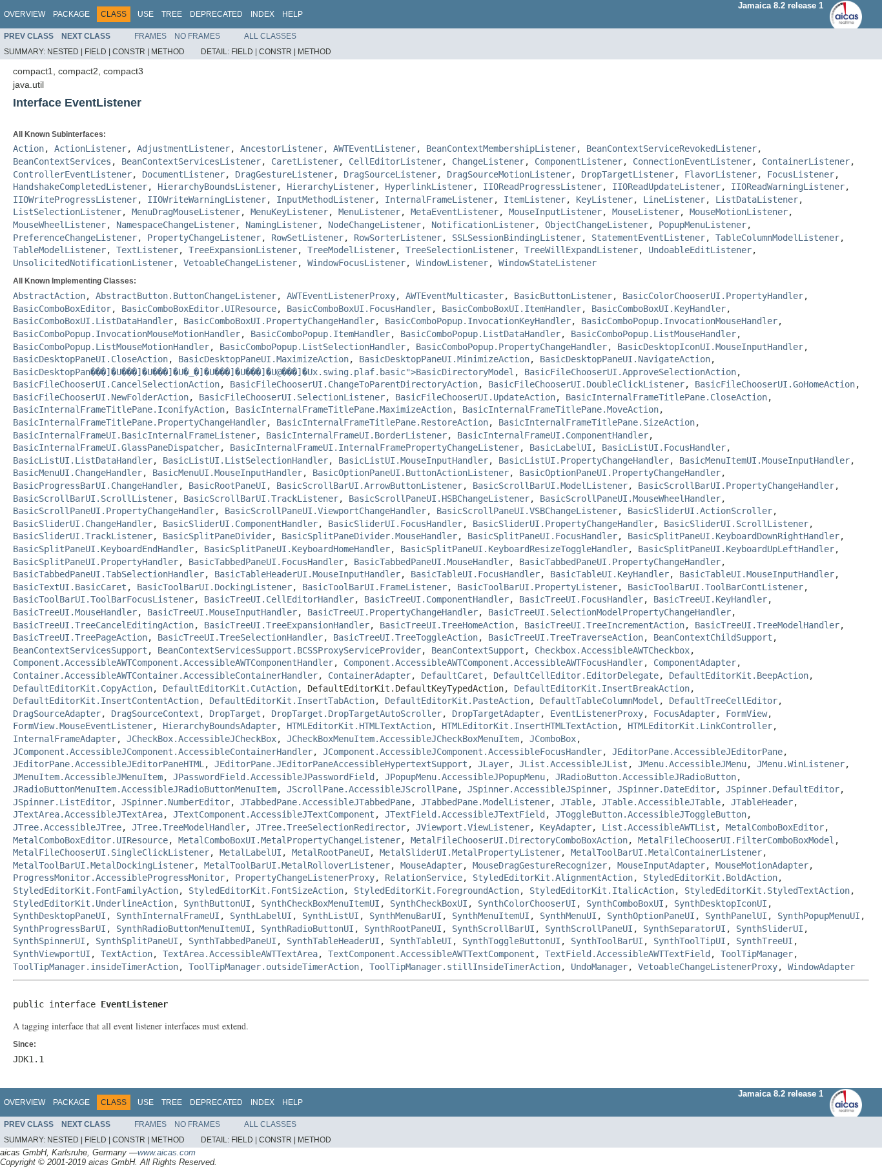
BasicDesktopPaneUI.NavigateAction (625, 359)
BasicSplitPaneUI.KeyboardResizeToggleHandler (514, 549)
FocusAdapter (684, 713)
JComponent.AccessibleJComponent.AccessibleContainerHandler (163, 752)
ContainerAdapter (369, 675)
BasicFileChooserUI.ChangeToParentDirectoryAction (354, 384)
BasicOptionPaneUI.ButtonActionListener (411, 473)
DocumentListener (183, 174)
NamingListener (281, 225)
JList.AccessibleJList (573, 764)
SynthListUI (330, 916)
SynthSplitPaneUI (137, 941)
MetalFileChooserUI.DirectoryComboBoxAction (519, 840)
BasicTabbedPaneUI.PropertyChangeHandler (620, 562)
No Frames (197, 36)
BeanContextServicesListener (191, 161)
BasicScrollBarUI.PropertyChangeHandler (736, 485)
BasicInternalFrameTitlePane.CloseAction (666, 397)
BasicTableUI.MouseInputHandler (756, 574)
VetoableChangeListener (240, 263)
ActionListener (90, 148)
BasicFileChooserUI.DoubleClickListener (586, 384)
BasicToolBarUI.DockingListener (214, 587)
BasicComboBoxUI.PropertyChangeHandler (278, 321)
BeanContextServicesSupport (80, 650)
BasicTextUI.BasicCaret (70, 587)
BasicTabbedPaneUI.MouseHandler (431, 562)
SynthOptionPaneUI (651, 916)
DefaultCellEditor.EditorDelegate (576, 675)
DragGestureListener (284, 174)
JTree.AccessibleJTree (67, 827)
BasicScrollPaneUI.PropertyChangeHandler (113, 511)
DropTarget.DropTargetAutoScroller (356, 713)
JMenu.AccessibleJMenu (692, 764)
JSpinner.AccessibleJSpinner (537, 789)
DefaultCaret (452, 675)
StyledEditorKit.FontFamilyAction (95, 890)
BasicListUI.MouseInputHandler (413, 460)
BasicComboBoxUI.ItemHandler (511, 309)
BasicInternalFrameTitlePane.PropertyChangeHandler (139, 422)
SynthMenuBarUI (405, 916)
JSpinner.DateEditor (666, 789)
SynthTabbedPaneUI (232, 941)
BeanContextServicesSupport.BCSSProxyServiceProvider (289, 650)
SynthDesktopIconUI (720, 903)
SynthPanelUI (736, 916)
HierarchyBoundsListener (217, 186)
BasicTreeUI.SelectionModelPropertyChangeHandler (609, 612)
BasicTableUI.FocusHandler (475, 574)
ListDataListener (756, 199)
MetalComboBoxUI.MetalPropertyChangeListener (289, 840)
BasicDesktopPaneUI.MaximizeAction (263, 359)
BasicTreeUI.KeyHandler (710, 599)
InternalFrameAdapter (64, 739)
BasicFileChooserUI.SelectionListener (292, 397)
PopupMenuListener (702, 225)
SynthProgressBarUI (59, 928)
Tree (171, 14)
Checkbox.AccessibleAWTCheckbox (612, 650)
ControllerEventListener (72, 174)
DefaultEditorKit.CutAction (230, 688)
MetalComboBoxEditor (775, 827)
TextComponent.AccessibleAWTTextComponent (431, 954)
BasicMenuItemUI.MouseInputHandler (764, 460)
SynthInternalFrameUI (168, 916)
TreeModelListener (351, 250)
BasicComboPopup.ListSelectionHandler (312, 347)
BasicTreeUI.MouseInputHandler (222, 612)
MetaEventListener (454, 212)
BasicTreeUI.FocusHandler (581, 599)
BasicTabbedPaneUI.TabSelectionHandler (108, 574)
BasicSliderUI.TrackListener (82, 536)
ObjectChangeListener (596, 225)
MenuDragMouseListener (186, 212)
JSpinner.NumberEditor (175, 802)
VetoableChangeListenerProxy (707, 967)
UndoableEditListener (700, 250)
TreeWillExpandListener (581, 250)
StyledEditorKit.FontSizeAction (266, 890)
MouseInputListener (555, 212)
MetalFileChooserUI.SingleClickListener (111, 852)
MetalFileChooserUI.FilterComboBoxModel (736, 840)
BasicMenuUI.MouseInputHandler (227, 473)
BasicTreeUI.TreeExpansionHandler (286, 625)
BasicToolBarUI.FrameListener (374, 587)
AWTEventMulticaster (454, 296)
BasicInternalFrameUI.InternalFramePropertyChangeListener (374, 447)
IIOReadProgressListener (542, 186)
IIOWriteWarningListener (206, 199)
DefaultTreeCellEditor (723, 701)
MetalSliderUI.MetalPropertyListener (470, 852)
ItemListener (535, 199)
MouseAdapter (431, 865)
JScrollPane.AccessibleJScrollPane (372, 789)
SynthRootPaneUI (403, 928)
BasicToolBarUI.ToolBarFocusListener (103, 599)
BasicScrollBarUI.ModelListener (550, 485)
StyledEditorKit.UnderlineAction (93, 903)
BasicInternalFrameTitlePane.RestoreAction (382, 422)
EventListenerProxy (596, 713)
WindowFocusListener (356, 263)
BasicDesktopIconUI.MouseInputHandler (710, 347)
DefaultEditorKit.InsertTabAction (291, 701)
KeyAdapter (565, 827)
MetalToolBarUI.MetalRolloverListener (297, 865)
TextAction (126, 954)
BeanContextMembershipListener (501, 148)
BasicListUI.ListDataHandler (82, 460)
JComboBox (552, 739)
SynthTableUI (421, 941)
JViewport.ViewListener (472, 827)
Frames (150, 36)
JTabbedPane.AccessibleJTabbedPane (325, 802)
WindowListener (452, 263)
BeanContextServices (62, 161)
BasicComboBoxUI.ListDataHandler (93, 321)
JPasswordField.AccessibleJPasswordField (273, 777)
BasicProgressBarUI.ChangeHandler (95, 485)
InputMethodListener (325, 199)
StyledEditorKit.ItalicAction (601, 890)
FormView (746, 713)
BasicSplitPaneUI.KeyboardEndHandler (103, 549)
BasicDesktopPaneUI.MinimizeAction (444, 359)
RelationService (423, 877)
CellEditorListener (395, 161)
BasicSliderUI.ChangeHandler (82, 524)
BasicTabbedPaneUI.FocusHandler (266, 562)
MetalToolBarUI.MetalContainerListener (666, 852)
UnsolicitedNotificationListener (93, 263)
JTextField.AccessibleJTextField (465, 814)
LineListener (674, 199)
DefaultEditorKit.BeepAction (738, 675)
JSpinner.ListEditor (62, 802)
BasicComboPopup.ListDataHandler (480, 334)
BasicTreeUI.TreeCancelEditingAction (103, 625)
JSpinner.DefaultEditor (782, 789)
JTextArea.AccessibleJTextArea (88, 814)
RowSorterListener (398, 237)
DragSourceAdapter (57, 713)
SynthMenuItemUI (490, 916)
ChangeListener (488, 161)
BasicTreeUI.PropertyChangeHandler (392, 612)
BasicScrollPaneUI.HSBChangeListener (439, 498)
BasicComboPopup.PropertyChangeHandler (511, 347)
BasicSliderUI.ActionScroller (700, 511)
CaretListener (304, 161)
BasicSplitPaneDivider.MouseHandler (369, 536)
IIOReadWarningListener (788, 186)
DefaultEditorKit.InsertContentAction (106, 701)
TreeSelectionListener (459, 250)
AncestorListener (281, 148)
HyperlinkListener (429, 186)
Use (146, 14)
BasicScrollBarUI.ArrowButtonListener (369, 485)
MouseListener (645, 212)
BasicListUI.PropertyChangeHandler (583, 460)
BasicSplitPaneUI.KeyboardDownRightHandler (733, 536)
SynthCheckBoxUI (428, 903)
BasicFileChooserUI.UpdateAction (475, 397)
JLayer (493, 764)
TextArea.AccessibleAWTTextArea (240, 954)
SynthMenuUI (568, 916)
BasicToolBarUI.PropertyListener (537, 587)
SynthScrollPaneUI (589, 928)
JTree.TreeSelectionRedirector (330, 827)
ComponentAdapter (694, 662)
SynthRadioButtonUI (307, 928)
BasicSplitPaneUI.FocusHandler (542, 536)
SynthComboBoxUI (625, 903)
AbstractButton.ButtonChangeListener (186, 296)
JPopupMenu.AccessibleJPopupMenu (465, 777)
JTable (575, 802)
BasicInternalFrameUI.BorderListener (356, 435)
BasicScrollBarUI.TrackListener (260, 498)
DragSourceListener (390, 174)
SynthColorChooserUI (527, 903)
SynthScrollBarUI (493, 928)
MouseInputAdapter (661, 865)
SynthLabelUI (261, 916)
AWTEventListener (374, 148)
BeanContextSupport (477, 650)
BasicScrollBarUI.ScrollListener (93, 498)
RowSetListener (307, 237)
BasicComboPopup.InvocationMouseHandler (679, 321)
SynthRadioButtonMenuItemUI (183, 928)
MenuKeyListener (289, 212)
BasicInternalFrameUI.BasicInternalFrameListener (134, 435)
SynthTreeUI (764, 941)
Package (71, 14)
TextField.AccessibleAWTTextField (627, 954)
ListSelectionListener (67, 212)
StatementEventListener (648, 237)
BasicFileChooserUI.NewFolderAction (101, 397)
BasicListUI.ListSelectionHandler (245, 460)
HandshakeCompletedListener (80, 186)
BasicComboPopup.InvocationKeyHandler (478, 321)
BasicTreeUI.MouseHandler (75, 612)
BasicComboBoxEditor (62, 309)
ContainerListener (806, 161)
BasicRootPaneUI (227, 485)
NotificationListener (483, 225)
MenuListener (369, 212)
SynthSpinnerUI (49, 941)
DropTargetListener (627, 174)
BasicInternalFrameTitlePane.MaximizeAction (343, 409)
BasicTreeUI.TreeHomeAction (447, 625)
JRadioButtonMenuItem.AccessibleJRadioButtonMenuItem (144, 789)
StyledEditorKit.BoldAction (710, 877)
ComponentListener (578, 161)
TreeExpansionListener (243, 250)
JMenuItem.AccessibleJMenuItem (88, 777)
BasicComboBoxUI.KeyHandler (658, 309)
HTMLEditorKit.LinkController (700, 726)
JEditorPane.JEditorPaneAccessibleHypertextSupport (340, 764)
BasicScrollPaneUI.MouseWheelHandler (630, 498)
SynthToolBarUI (607, 941)
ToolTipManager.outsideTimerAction (274, 967)
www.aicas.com (167, 1152)
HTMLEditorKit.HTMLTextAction (359, 726)
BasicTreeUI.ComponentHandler (436, 599)
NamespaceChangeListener (175, 225)
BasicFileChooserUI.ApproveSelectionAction (630, 372)
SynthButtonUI (217, 903)
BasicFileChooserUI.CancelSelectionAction (116, 384)
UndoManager (599, 967)
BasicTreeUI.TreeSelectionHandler (240, 637)
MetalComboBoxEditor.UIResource (90, 840)
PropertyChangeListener (204, 237)
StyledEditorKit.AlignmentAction (553, 877)
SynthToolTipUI (689, 941)
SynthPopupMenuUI (818, 916)
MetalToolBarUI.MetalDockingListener (103, 865)
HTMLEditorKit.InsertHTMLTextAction (529, 726)
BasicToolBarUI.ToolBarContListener (715, 587)
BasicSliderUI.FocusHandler (395, 524)
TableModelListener (59, 250)
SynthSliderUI (769, 928)
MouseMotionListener (739, 212)
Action (28, 148)
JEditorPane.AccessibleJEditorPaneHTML (108, 764)
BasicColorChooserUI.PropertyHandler (712, 296)
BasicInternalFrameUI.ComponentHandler (552, 435)
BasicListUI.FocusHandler (664, 447)
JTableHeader (762, 802)
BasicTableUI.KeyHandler (609, 574)
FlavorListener (720, 174)
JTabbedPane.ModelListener (485, 802)
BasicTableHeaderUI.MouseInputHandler (307, 574)
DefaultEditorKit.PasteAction (457, 701)
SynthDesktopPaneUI (59, 916)
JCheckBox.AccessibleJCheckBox (201, 739)
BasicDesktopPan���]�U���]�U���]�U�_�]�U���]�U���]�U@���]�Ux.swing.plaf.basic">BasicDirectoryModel (263, 372)
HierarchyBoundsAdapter (219, 726)
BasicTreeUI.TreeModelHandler (767, 625)
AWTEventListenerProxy (341, 296)
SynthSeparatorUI (684, 928)
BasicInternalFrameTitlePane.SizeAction (596, 422)
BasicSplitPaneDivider (217, 536)
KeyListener (604, 199)
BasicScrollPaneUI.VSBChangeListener (526, 511)
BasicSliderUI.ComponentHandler (240, 524)
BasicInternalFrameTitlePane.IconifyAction (119, 409)
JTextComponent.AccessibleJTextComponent (273, 814)
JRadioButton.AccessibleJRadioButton (645, 777)
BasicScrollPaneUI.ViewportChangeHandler (325, 511)
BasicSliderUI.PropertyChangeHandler (563, 524)
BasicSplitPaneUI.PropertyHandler (95, 562)
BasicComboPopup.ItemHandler (320, 334)
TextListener (147, 250)
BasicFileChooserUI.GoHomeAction (775, 384)
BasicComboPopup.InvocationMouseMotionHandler (126, 334)
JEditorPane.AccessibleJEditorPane (697, 752)
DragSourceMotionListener (509, 174)
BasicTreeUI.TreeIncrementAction (604, 625)
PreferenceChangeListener (75, 237)
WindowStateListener (547, 263)
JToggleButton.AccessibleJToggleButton (650, 814)
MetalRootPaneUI (330, 852)
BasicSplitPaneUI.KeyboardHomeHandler (297, 549)
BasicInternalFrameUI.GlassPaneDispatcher (116, 447)
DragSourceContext (155, 713)
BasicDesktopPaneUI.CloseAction (90, 359)
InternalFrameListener (439, 199)
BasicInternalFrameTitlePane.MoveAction (560, 409)
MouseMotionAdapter (761, 865)
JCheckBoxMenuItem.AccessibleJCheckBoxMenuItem (403, 739)
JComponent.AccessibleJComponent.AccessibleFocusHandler (462, 752)
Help (292, 14)
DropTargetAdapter (496, 713)
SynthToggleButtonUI (511, 941)
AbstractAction (49, 296)
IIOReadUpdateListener (666, 186)
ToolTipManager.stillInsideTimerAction (464, 967)
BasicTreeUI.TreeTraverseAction (565, 637)
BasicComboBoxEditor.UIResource (198, 309)
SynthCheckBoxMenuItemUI (320, 903)
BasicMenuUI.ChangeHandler (77, 473)
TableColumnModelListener (777, 237)
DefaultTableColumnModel (599, 701)
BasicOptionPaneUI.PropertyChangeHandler (620, 473)
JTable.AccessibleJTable (661, 802)
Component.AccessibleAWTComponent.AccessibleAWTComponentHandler (173, 662)
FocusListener (800, 174)
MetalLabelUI (251, 852)
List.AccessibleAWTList (658, 827)
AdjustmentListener (183, 148)
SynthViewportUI (51, 954)
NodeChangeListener (374, 225)
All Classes (270, 36)
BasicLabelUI (560, 447)
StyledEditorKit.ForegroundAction (436, 890)
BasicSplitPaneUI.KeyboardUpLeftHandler (736, 549)
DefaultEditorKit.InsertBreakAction (602, 688)
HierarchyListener (330, 186)
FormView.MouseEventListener (82, 726)
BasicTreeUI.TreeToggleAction (405, 637)
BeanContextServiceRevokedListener (671, 148)
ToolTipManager (757, 954)
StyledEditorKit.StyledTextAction (767, 890)
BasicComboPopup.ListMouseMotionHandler (111, 347)
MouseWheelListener (59, 225)
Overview (24, 14)
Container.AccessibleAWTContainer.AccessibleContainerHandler (165, 675)
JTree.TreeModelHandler (188, 827)
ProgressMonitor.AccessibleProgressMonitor (119, 877)
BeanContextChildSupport (712, 637)
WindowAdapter (821, 967)
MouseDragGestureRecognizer (540, 865)
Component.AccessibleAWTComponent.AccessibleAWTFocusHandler (493, 662)
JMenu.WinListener (801, 764)
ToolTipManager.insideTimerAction (95, 967)
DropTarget (235, 713)
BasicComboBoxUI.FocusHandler (359, 309)
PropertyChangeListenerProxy (304, 877)
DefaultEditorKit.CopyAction (82, 688)
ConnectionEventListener (692, 161)
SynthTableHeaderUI (333, 941)
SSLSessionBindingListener (516, 237)
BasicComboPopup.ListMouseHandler (653, 334)
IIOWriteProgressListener (75, 199)
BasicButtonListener (563, 296)
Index (262, 14)
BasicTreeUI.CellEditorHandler (279, 599)
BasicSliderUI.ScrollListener (736, 524)
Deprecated (216, 14)
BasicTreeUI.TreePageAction (80, 637)
